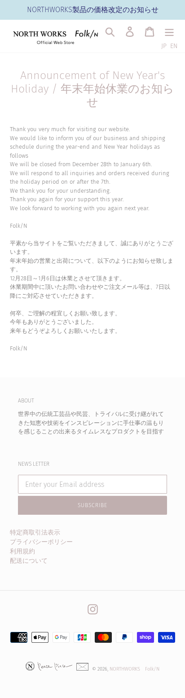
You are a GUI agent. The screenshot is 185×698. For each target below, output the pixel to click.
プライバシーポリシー (41, 542)
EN (173, 46)
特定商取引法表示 (35, 532)
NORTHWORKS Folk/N (134, 669)
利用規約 (22, 551)
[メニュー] (169, 31)
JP (164, 46)
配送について (29, 561)
